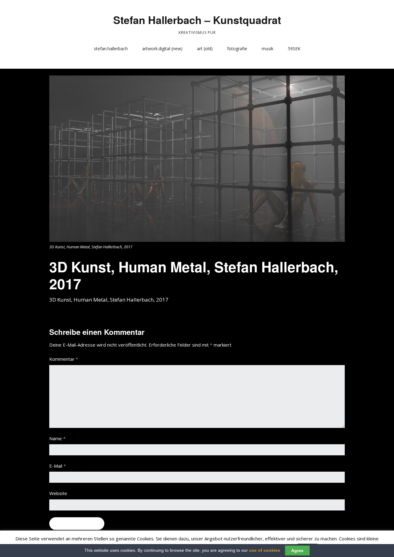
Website (58, 493)
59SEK (294, 48)
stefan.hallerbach (111, 48)
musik (267, 48)
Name (57, 438)
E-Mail (57, 466)
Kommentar (63, 359)
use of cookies (264, 550)
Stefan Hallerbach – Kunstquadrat (197, 19)
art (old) (205, 48)
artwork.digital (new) (162, 48)
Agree (297, 550)
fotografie (237, 48)
